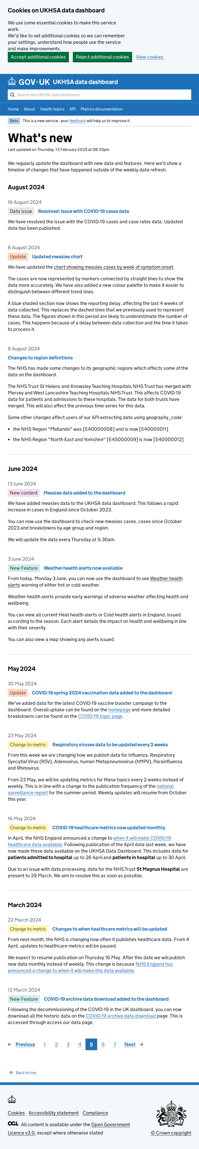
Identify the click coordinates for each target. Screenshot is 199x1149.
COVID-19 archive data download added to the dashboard (106, 999)
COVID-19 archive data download (121, 1016)
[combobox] (99, 94)
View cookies (150, 56)
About (29, 109)
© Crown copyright (171, 1133)
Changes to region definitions (40, 358)
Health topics (52, 109)
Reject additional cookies (102, 57)
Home (13, 109)
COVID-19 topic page (100, 716)
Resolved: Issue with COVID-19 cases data (83, 211)
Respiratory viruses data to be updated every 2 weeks (110, 745)
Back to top (26, 1072)
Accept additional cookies (38, 57)
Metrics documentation (102, 109)
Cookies (16, 1113)
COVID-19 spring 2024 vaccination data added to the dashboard (102, 693)
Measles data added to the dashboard (84, 493)
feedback (77, 120)
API (72, 109)
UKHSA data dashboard (85, 82)
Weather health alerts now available (83, 568)
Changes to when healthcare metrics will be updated (109, 929)
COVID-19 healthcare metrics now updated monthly (108, 828)
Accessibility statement (54, 1113)
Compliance (95, 1113)
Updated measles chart (57, 257)
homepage (119, 710)
